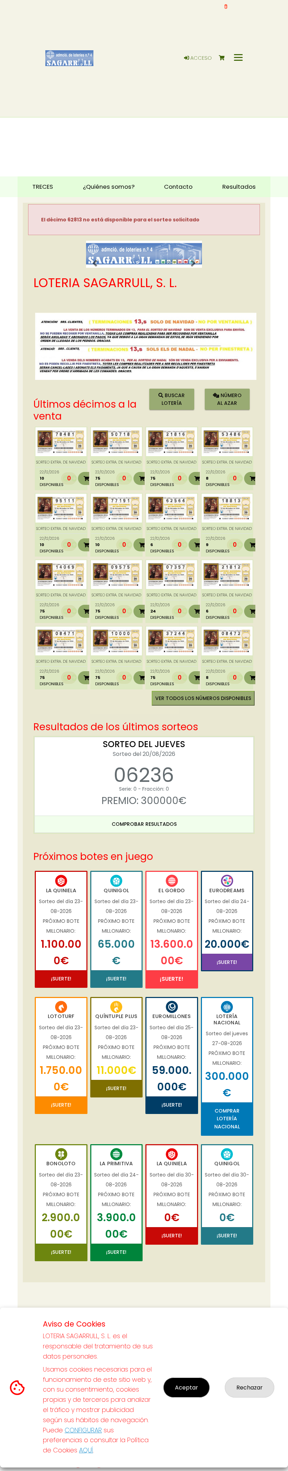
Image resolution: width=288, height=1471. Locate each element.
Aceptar (186, 1387)
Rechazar (249, 1387)
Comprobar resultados (144, 824)
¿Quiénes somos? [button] (109, 186)
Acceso (200, 57)
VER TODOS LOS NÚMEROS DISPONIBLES (203, 698)
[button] (95, 263)
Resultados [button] (239, 186)
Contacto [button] (178, 186)
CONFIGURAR (83, 1430)
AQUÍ (86, 1450)
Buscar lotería (173, 399)
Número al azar (229, 399)
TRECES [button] (42, 186)
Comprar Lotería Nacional (227, 1118)
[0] (225, 58)
